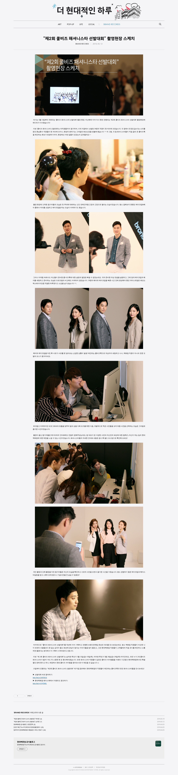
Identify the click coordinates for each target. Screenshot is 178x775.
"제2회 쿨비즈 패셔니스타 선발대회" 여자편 (26, 719)
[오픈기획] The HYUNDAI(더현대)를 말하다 (27, 727)
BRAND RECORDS (82, 44)
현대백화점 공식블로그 (26, 742)
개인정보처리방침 (100, 767)
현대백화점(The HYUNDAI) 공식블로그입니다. (31, 745)
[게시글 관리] (22, 695)
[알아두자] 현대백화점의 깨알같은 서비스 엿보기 (28, 730)
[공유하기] (19, 695)
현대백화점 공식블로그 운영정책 (23, 724)
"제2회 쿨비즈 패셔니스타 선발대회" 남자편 (26, 722)
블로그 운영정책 (89, 767)
